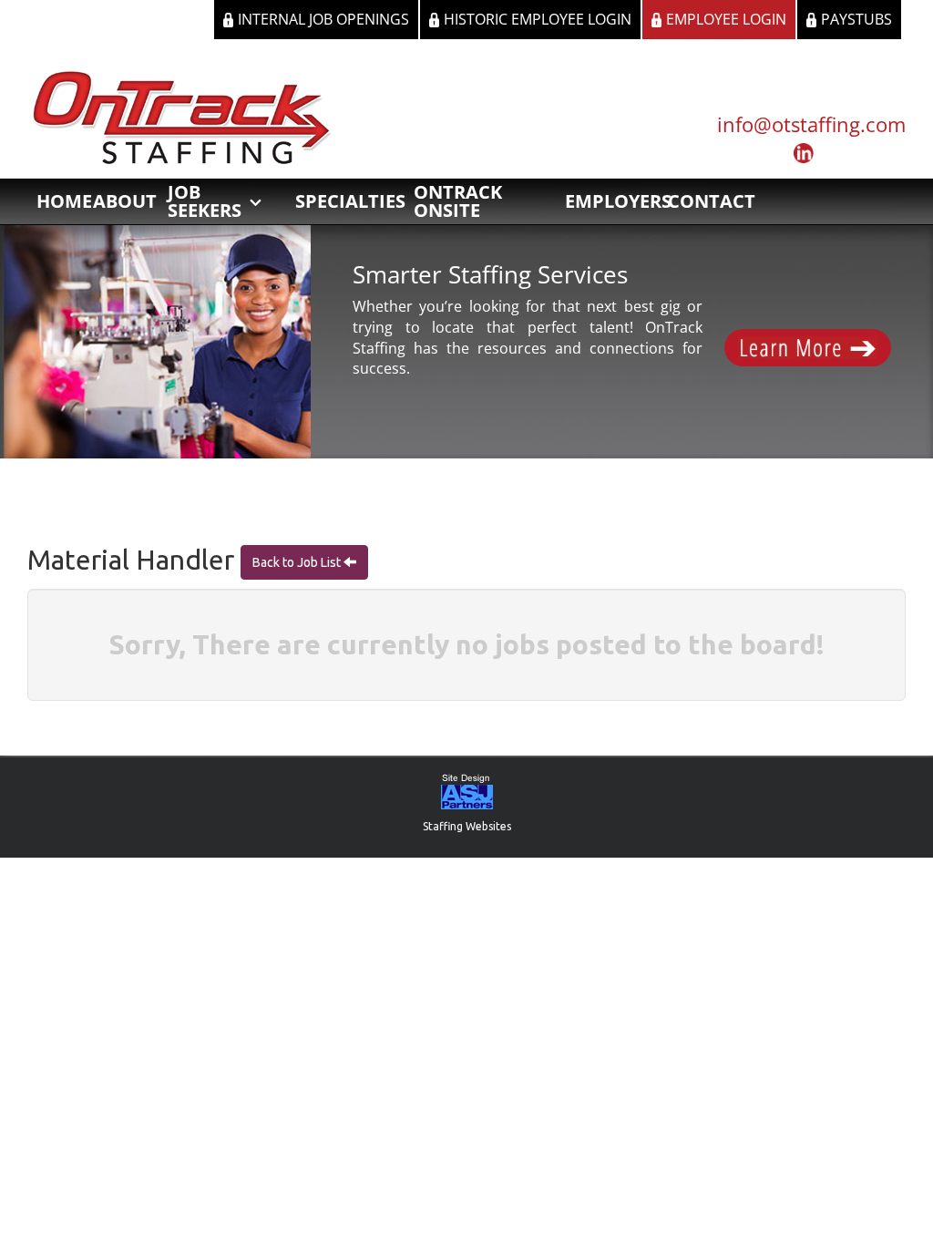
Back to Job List (297, 562)
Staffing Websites (467, 826)
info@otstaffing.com (811, 124)
